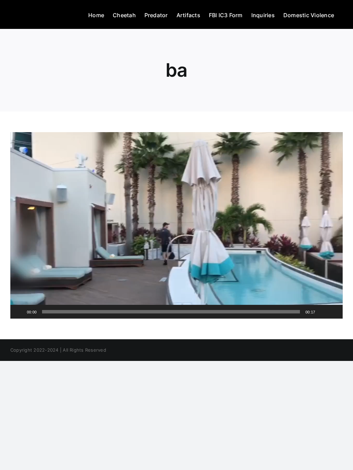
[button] (176, 225)
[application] (176, 225)
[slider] (171, 311)
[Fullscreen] (333, 311)
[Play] (19, 311)
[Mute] (322, 311)
